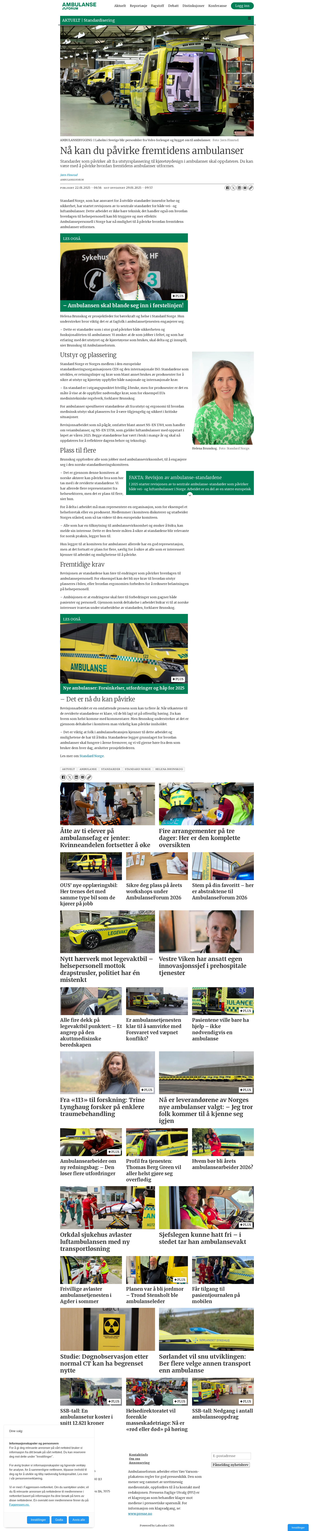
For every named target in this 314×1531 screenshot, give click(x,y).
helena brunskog (169, 769)
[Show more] (190, 495)
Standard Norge (92, 756)
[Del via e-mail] (245, 188)
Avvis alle (79, 1519)
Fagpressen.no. (19, 1504)
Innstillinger (298, 1527)
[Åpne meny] (249, 18)
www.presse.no (140, 1514)
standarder (110, 769)
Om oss (134, 1458)
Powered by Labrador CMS (157, 1525)
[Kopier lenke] (250, 188)
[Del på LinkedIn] (239, 188)
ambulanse (88, 769)
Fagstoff (157, 6)
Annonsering (139, 1463)
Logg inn (242, 6)
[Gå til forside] (79, 6)
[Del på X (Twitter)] (233, 188)
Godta (59, 1519)
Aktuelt (120, 6)
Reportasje (138, 6)
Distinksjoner (193, 6)
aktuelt (68, 769)
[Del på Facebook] (227, 188)
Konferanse (217, 6)
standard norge (138, 769)
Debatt (173, 6)
